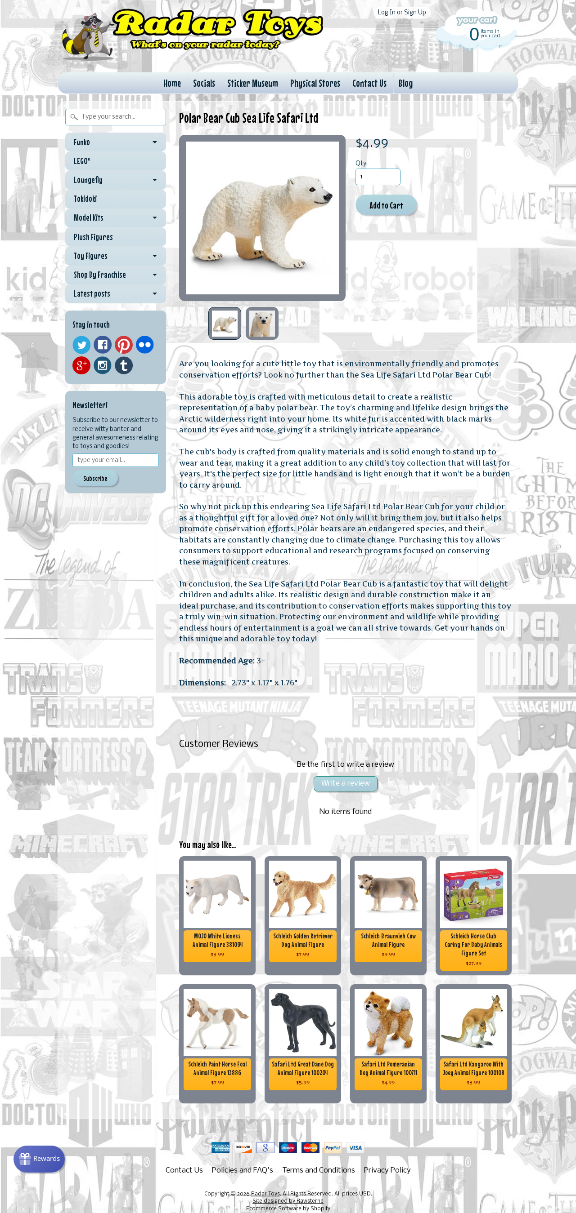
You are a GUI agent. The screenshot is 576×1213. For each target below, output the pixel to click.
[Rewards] (39, 1159)
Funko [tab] (82, 142)
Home (172, 83)
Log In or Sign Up (402, 12)
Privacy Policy (387, 1170)
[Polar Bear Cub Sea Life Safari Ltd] (224, 323)
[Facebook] (103, 345)
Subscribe (95, 478)
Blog (406, 83)
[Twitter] (81, 345)
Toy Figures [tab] (91, 256)
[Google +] (81, 365)
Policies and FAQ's (242, 1170)
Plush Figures (93, 237)
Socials (204, 83)
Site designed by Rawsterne (288, 1201)
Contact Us (369, 83)
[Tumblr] (124, 365)
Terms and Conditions (318, 1170)
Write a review (345, 783)
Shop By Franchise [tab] (100, 275)
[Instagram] (103, 365)
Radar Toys (265, 1194)
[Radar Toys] (193, 59)
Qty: (362, 163)
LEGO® (82, 161)
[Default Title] (262, 218)
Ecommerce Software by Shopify (288, 1209)
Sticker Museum (252, 83)
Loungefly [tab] (88, 180)
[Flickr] (145, 345)
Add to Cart (386, 205)
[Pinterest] (124, 345)
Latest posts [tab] (92, 293)
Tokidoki (85, 199)
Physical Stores (315, 83)
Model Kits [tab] (89, 217)
